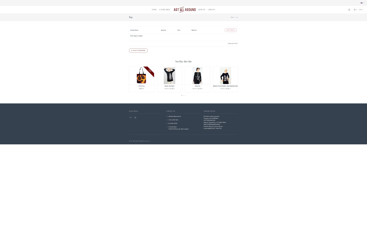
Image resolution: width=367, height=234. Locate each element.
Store (232, 17)
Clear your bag (231, 30)
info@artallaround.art (174, 116)
